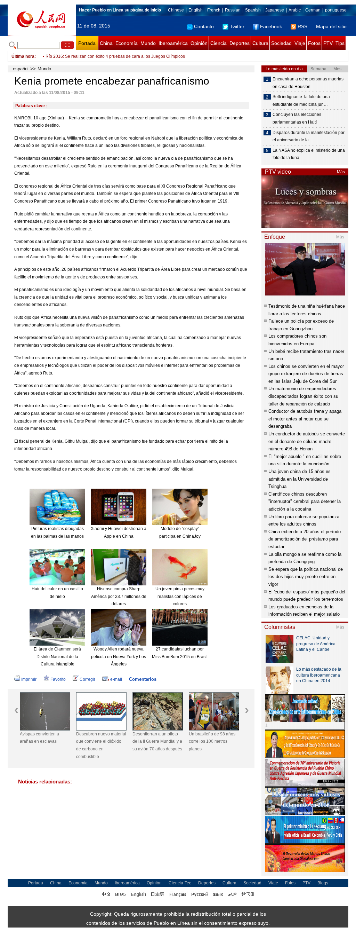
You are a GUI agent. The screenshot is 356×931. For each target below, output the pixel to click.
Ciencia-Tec (180, 883)
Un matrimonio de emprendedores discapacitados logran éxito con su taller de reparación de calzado (303, 396)
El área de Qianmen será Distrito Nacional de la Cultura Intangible (57, 656)
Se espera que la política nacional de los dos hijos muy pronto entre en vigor (305, 577)
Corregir (87, 679)
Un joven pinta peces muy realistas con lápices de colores (179, 596)
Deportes (239, 43)
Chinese (176, 10)
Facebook (271, 26)
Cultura (260, 43)
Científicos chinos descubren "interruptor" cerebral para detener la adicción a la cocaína (304, 501)
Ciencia (218, 43)
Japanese (274, 10)
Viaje (299, 43)
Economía (126, 43)
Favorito (58, 679)
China (106, 43)
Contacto (204, 26)
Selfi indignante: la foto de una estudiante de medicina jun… (301, 100)
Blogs (322, 883)
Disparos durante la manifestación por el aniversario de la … (309, 136)
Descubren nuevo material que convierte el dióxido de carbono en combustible (101, 745)
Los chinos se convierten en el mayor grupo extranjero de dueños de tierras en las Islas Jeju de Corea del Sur (306, 374)
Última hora (22, 56)
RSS (302, 26)
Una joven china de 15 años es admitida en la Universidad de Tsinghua (299, 479)
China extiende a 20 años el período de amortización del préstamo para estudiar (304, 539)
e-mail (116, 679)
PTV (328, 43)
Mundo (148, 43)
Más (341, 171)
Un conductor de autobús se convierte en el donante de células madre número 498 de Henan (306, 441)
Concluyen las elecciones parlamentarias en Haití (297, 118)
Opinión (199, 43)
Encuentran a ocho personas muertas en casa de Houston (308, 83)
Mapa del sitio (331, 26)
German (313, 10)
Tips (340, 43)
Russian (233, 10)
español (21, 68)
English (195, 10)
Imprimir (29, 679)
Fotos (314, 43)
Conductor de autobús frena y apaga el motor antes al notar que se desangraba (304, 419)
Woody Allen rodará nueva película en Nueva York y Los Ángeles (118, 656)
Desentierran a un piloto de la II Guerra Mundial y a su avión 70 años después (157, 741)
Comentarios (142, 679)
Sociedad (281, 43)
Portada (87, 43)
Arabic (295, 10)
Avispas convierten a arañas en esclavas (39, 738)
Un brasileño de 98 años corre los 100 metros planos (212, 741)
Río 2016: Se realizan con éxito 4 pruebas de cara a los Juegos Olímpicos (115, 56)
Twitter (237, 26)
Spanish (253, 10)
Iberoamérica (173, 43)
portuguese (336, 10)
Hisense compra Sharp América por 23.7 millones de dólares (118, 596)
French (213, 10)
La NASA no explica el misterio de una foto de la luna (309, 154)
